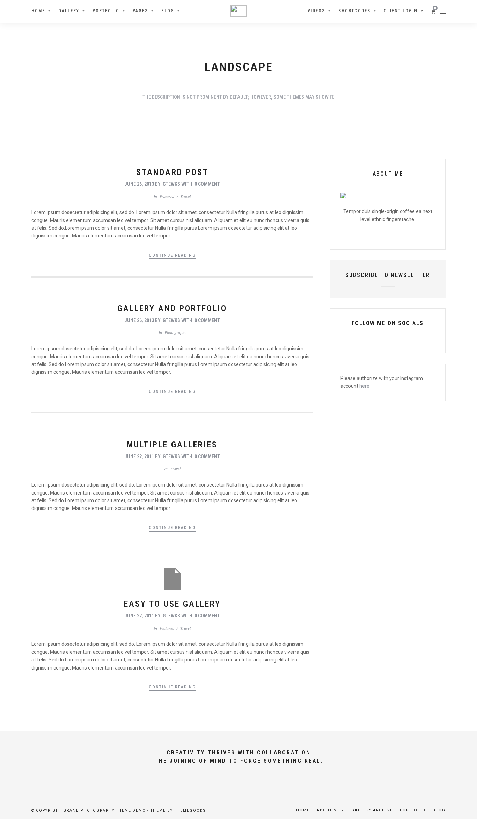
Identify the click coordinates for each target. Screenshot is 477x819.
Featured (167, 196)
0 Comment (207, 184)
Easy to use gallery (172, 604)
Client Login (401, 10)
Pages (140, 10)
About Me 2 (330, 810)
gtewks (171, 184)
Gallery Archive (372, 810)
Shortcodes (354, 10)
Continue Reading (172, 255)
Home (38, 10)
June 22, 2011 (139, 456)
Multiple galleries (172, 444)
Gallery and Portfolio (172, 308)
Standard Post (172, 172)
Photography (175, 332)
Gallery (68, 10)
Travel (185, 196)
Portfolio (106, 10)
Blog (167, 10)
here (364, 386)
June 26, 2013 (139, 184)
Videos (316, 10)
